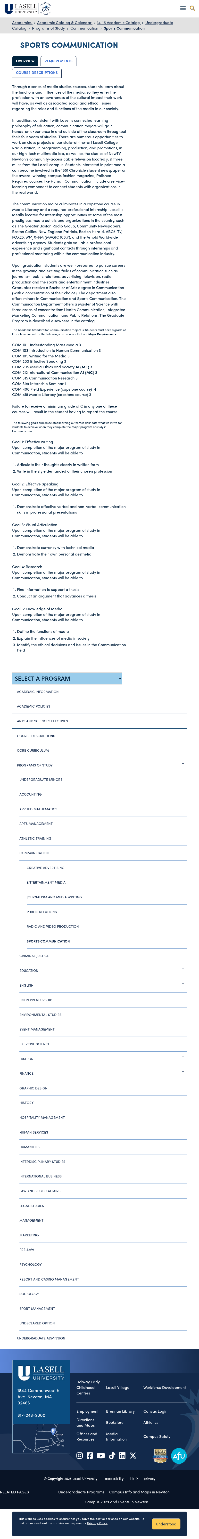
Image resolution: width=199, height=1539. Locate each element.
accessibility (114, 1478)
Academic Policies (33, 706)
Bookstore (115, 1422)
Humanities (29, 1146)
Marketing (29, 1235)
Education (28, 970)
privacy (149, 1478)
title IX (134, 1478)
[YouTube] (101, 1455)
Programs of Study (49, 28)
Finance (26, 1073)
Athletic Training (35, 838)
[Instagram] (79, 1455)
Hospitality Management (42, 1117)
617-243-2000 (31, 1415)
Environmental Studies (40, 1014)
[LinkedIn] (122, 1455)
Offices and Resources (86, 1436)
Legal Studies (31, 1205)
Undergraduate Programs (81, 1492)
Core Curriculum (33, 750)
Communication (84, 28)
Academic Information (38, 691)
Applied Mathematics (38, 808)
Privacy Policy (97, 1523)
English (26, 985)
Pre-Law (26, 1249)
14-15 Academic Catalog (119, 22)
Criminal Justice (34, 955)
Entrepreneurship (35, 999)
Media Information (116, 1436)
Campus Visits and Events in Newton (116, 1502)
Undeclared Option (37, 1323)
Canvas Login (155, 1411)
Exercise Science (34, 1043)
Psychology (30, 1264)
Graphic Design (33, 1088)
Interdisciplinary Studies (42, 1161)
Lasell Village (117, 1387)
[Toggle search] (192, 8)
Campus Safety (156, 1436)
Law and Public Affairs (39, 1190)
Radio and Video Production (53, 926)
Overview (25, 61)
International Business (40, 1176)
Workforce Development (164, 1387)
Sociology (29, 1293)
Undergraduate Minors (40, 779)
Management (31, 1220)
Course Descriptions (37, 72)
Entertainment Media (46, 882)
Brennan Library (120, 1411)
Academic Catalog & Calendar (64, 22)
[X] (133, 1455)
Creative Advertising (46, 867)
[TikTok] (112, 1455)
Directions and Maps (85, 1422)
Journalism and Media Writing (54, 896)
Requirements (58, 61)
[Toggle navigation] (183, 8)
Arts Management (36, 823)
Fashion (26, 1058)
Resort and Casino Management (49, 1279)
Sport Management (37, 1308)
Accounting (30, 794)
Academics (22, 22)
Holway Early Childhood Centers (88, 1387)
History (26, 1102)
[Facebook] (90, 1455)
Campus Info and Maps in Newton (139, 1492)
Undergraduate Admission (41, 1338)
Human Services (33, 1132)
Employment (87, 1411)
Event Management (37, 1029)
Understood (166, 1524)
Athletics (150, 1422)
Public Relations (42, 911)
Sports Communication (124, 28)
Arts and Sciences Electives (42, 720)
